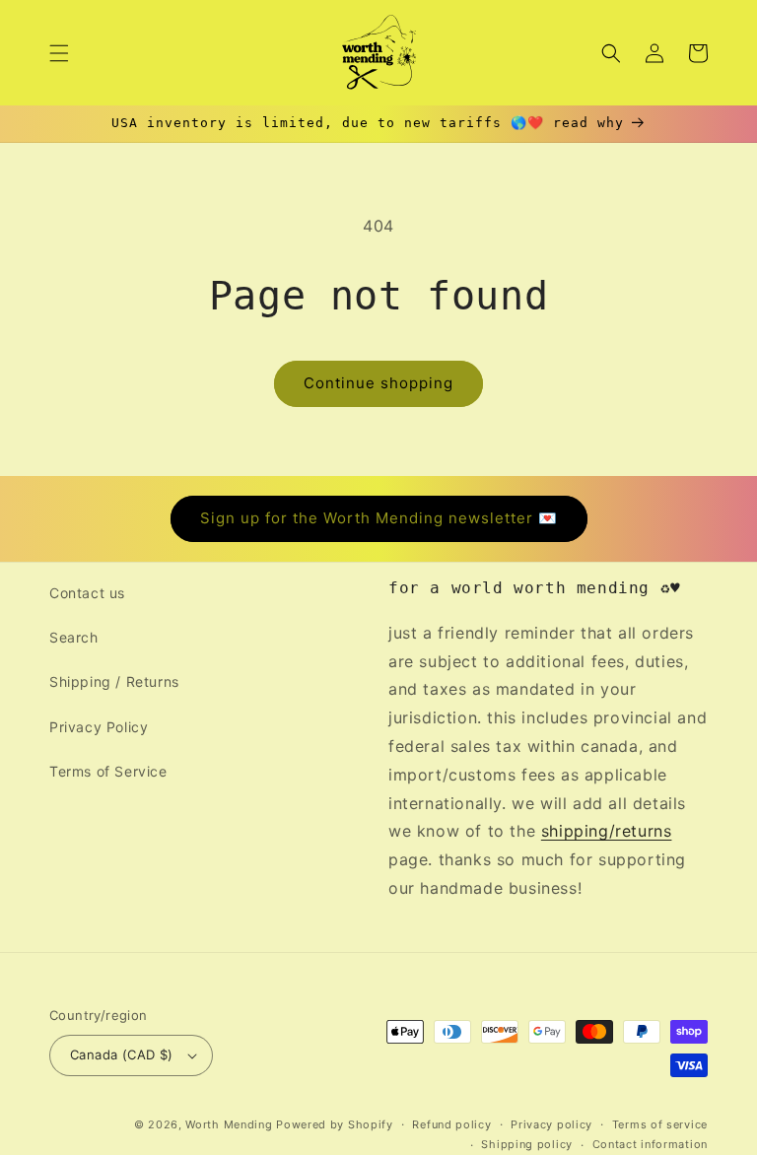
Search (74, 637)
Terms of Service (108, 771)
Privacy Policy (98, 726)
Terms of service (660, 1124)
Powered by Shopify (334, 1124)
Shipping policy (527, 1144)
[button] (59, 53)
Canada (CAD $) (121, 1054)
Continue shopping (378, 383)
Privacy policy (551, 1124)
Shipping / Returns (114, 681)
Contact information (650, 1144)
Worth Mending (228, 1124)
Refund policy (451, 1124)
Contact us (87, 592)
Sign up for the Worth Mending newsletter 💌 (379, 518)
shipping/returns (606, 831)
